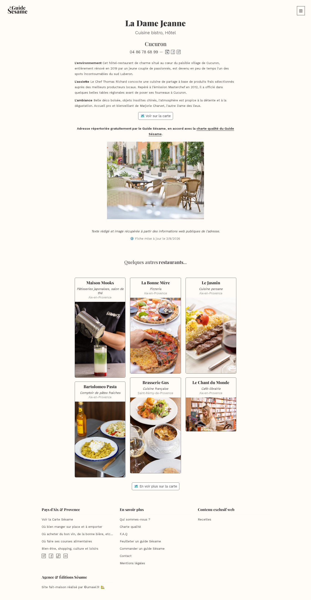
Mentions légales (132, 563)
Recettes (204, 519)
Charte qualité (130, 527)
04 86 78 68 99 (144, 52)
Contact (126, 556)
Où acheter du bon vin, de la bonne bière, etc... (77, 534)
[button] (301, 10)
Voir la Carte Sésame (57, 519)
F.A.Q (123, 534)
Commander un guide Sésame (142, 549)
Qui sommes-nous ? (135, 519)
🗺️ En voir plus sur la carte (155, 486)
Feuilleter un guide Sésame (140, 541)
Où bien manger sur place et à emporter (72, 527)
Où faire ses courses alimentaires (67, 541)
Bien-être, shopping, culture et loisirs (70, 549)
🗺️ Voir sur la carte (155, 116)
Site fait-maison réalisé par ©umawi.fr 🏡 (73, 587)
